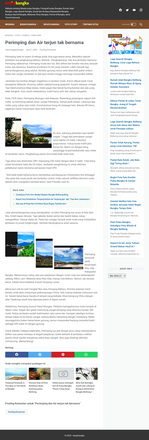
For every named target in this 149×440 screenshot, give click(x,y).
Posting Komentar (48, 50)
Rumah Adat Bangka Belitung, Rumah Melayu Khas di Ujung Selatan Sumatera (126, 83)
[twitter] (127, 10)
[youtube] (134, 10)
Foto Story (71, 24)
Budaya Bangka (28, 24)
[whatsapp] (86, 355)
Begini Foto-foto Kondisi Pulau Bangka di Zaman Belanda (122, 181)
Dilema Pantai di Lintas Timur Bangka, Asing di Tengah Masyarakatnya (125, 104)
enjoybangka (78, 435)
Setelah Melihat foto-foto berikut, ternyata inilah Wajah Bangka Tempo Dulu (125, 205)
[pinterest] (62, 355)
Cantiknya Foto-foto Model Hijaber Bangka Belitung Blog (42, 194)
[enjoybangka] (18, 3)
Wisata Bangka (51, 24)
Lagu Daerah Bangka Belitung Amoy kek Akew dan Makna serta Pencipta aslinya (125, 125)
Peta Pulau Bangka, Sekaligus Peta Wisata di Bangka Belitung (123, 225)
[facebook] (120, 10)
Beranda (9, 24)
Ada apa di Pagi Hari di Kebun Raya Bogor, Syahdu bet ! (41, 203)
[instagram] (141, 10)
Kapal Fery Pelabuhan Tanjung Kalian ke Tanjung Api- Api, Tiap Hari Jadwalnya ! (53, 199)
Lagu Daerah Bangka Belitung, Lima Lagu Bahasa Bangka (125, 62)
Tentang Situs (90, 24)
